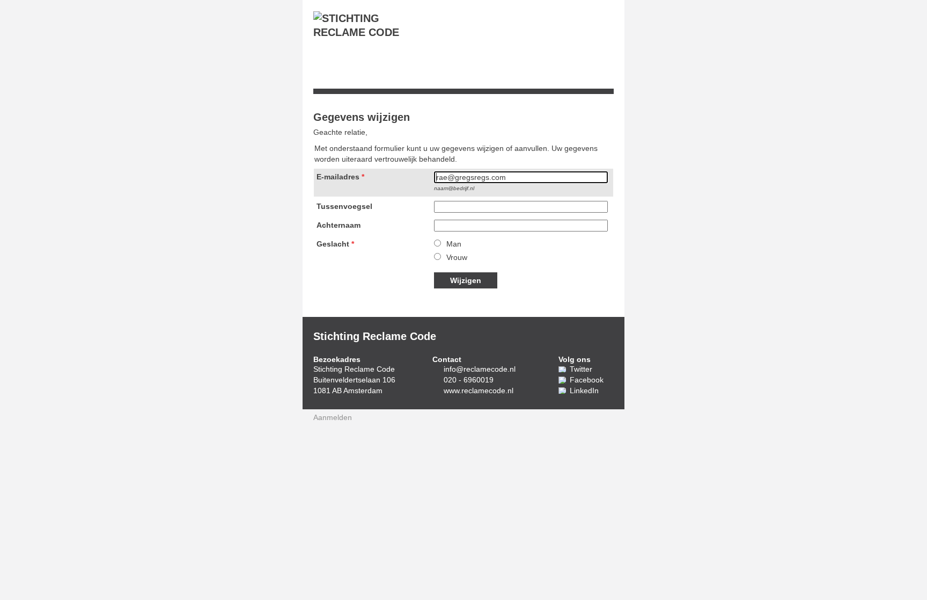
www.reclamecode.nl (478, 390)
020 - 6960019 (469, 379)
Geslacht (333, 244)
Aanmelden (332, 417)
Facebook (587, 379)
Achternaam (338, 225)
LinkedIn (584, 390)
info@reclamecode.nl (480, 369)
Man (453, 244)
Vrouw (456, 257)
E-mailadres (338, 176)
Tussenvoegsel (344, 206)
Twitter (581, 369)
